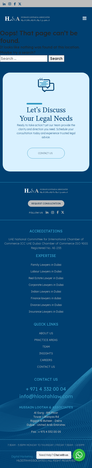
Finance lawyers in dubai (46, 298)
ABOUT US (46, 333)
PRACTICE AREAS (46, 340)
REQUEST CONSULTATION (46, 203)
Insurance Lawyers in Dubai (46, 311)
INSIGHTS (46, 353)
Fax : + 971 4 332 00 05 (46, 431)
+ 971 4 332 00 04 (46, 389)
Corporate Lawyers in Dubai (46, 284)
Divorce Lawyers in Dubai (46, 305)
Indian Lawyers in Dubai (46, 291)
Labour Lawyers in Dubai (46, 271)
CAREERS (46, 360)
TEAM (46, 346)
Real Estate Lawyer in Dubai (46, 278)
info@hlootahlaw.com (46, 396)
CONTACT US (49, 152)
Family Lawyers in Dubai (46, 264)
